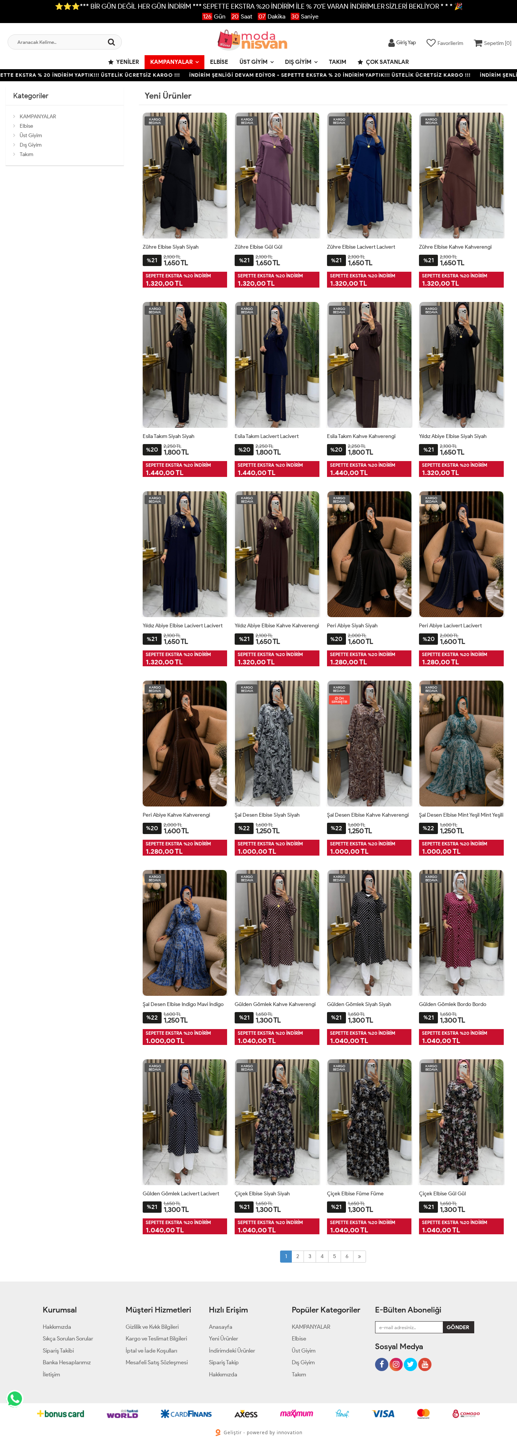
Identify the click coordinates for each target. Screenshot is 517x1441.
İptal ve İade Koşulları (151, 1350)
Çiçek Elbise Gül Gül (442, 1193)
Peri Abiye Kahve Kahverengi (176, 815)
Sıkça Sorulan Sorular (68, 1338)
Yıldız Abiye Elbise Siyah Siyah (453, 436)
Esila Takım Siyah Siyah (169, 436)
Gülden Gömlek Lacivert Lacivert (181, 1193)
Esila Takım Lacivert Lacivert (267, 436)
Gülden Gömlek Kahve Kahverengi (275, 1004)
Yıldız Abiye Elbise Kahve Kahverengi (277, 625)
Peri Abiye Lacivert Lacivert (450, 625)
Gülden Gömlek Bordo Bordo (452, 1004)
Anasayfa (220, 1326)
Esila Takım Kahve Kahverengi (361, 436)
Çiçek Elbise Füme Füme (355, 1193)
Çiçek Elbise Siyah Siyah (262, 1193)
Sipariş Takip (224, 1362)
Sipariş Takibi (58, 1350)
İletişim (51, 1374)
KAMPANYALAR (171, 62)
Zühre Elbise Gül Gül (258, 247)
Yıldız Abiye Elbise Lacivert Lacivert (183, 625)
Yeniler (127, 62)
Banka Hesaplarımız (67, 1362)
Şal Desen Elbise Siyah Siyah (267, 815)
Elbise (219, 62)
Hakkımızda (57, 1326)
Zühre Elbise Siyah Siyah (171, 247)
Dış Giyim (298, 62)
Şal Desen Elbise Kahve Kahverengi (368, 815)
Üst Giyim (254, 62)
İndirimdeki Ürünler (232, 1350)
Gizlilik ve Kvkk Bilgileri (152, 1326)
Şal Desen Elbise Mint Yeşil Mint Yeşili (461, 815)
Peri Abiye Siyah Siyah (352, 625)
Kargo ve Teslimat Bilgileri (156, 1338)
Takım (337, 62)
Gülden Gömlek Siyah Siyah (359, 1004)
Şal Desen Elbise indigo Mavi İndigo (183, 1004)
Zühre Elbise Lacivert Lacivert (361, 247)
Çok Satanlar (387, 62)
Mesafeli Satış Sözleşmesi (157, 1362)
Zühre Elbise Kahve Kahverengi (455, 247)
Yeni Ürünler (223, 1338)
